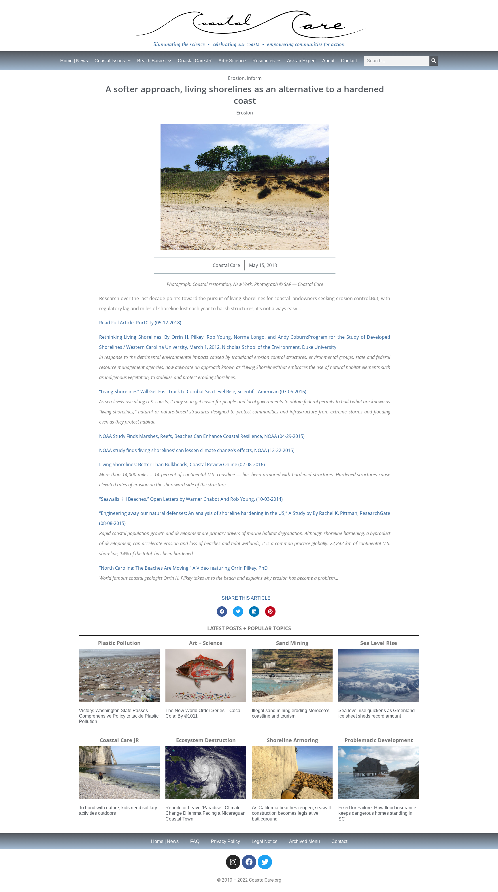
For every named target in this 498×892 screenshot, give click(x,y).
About (328, 60)
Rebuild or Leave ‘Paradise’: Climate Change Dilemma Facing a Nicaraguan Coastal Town (205, 813)
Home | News (74, 60)
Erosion (236, 78)
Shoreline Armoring (292, 740)
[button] (222, 611)
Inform (254, 78)
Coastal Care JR (195, 60)
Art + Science (232, 60)
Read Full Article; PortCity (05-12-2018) (140, 322)
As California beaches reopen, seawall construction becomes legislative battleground (291, 813)
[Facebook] (249, 862)
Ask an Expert (301, 60)
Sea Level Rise (378, 642)
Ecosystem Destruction (206, 740)
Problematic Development (379, 740)
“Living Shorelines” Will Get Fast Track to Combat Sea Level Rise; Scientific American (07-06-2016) (202, 391)
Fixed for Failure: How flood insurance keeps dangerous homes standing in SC (377, 813)
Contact (349, 60)
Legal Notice (265, 841)
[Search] (433, 61)
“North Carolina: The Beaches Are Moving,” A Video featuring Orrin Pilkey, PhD (183, 568)
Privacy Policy (225, 841)
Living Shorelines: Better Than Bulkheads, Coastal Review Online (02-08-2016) (182, 464)
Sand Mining (292, 642)
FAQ (194, 841)
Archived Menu (304, 841)
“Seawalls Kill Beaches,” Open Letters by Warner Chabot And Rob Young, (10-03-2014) (191, 499)
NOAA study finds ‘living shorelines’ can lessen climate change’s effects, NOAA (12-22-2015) (197, 450)
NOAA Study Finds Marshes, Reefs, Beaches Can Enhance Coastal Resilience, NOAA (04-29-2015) (202, 436)
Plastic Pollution (119, 642)
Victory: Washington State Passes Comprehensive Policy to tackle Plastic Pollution (119, 716)
